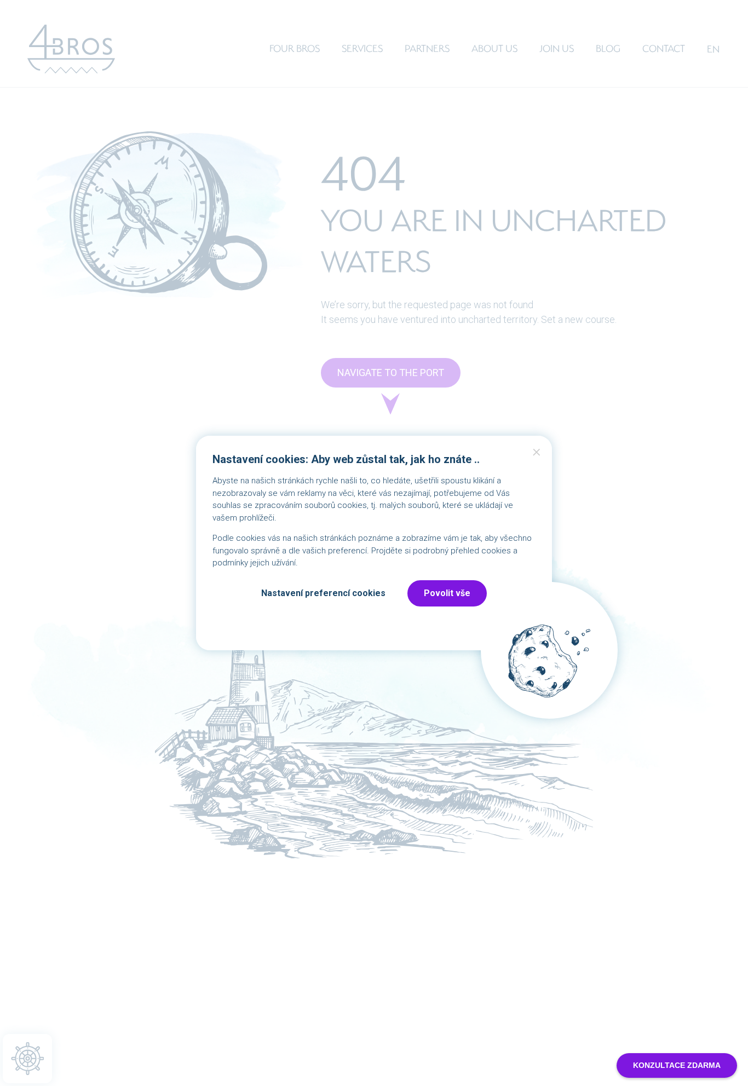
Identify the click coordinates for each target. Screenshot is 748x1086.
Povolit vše (447, 593)
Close (536, 454)
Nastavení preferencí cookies (323, 593)
